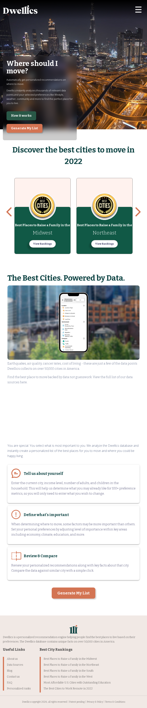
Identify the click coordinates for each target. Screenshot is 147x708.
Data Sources (15, 664)
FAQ (9, 682)
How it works (21, 115)
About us (12, 658)
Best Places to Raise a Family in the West (68, 676)
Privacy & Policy (95, 702)
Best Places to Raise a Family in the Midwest (70, 658)
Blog (9, 670)
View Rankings (42, 244)
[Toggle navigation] (138, 10)
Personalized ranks (19, 688)
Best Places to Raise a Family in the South (68, 670)
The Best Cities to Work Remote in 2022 (68, 688)
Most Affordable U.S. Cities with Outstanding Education (77, 682)
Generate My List (24, 128)
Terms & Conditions (115, 702)
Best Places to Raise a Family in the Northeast (71, 664)
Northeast (104, 233)
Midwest (42, 233)
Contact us (13, 676)
